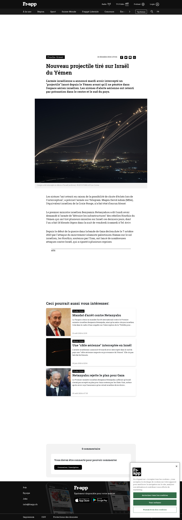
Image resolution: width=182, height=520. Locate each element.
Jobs (25, 498)
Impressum (28, 517)
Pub (25, 487)
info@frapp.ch (30, 504)
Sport (53, 11)
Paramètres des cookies (155, 509)
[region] (155, 490)
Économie (125, 11)
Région (40, 11)
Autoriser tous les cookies (155, 495)
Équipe (26, 493)
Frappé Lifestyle (90, 11)
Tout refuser (155, 502)
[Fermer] (176, 466)
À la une (27, 11)
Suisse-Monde (69, 11)
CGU (44, 517)
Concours (109, 11)
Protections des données (65, 517)
